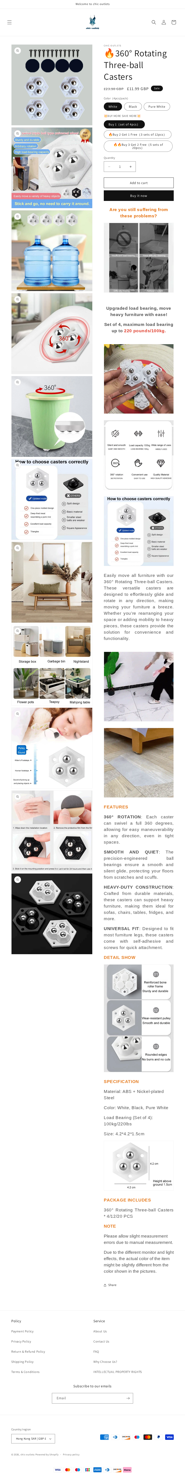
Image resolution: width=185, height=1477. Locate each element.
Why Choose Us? (105, 1362)
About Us (100, 1331)
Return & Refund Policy (28, 1352)
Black (133, 107)
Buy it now (138, 195)
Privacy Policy (21, 1341)
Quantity (109, 158)
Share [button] (112, 1285)
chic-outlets (28, 1454)
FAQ (96, 1352)
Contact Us (101, 1341)
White (113, 107)
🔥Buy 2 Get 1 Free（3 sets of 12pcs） (138, 134)
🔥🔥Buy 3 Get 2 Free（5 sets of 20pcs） (138, 146)
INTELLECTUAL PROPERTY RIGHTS (117, 1372)
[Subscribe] (128, 1398)
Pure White (156, 107)
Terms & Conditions (25, 1372)
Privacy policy (71, 1454)
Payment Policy (22, 1331)
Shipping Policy (22, 1362)
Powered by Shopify (47, 1454)
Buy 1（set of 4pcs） (124, 124)
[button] (9, 22)
